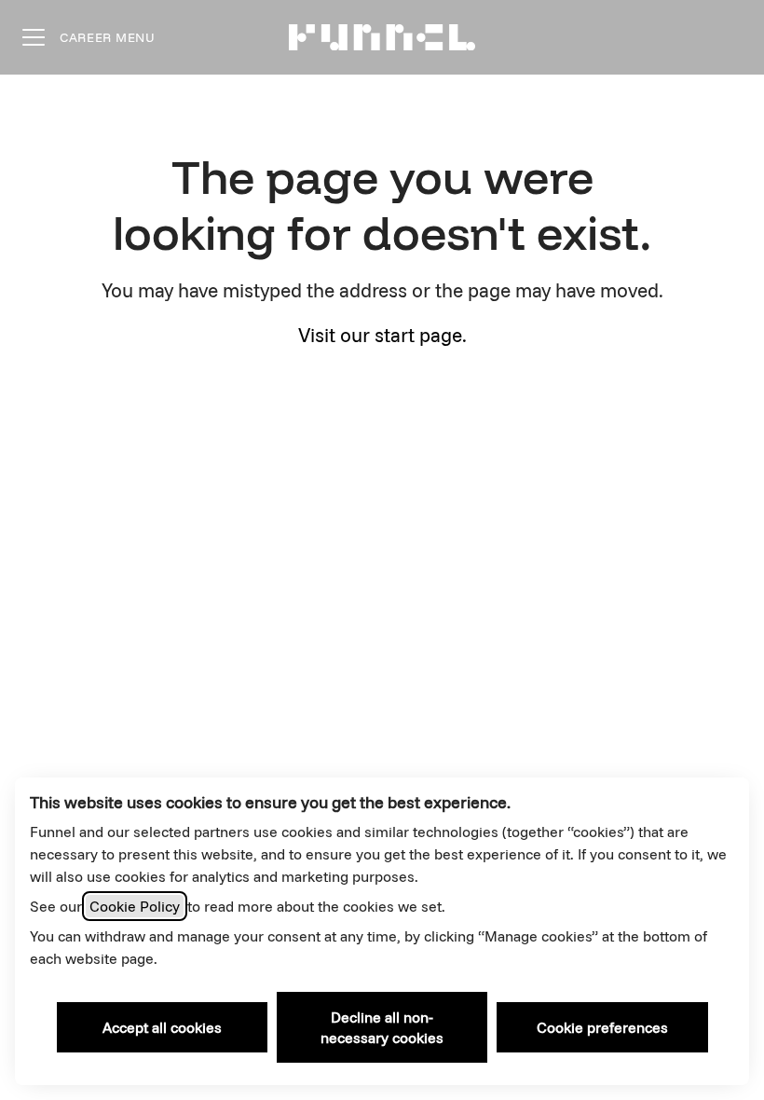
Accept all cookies (162, 1027)
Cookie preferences (602, 1027)
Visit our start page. (382, 335)
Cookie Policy (134, 906)
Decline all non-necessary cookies (382, 1027)
